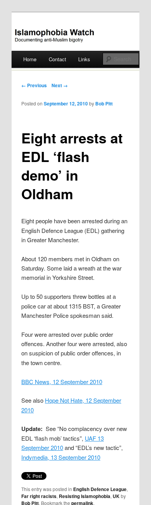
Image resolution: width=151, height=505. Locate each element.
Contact (57, 59)
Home (29, 59)
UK (116, 496)
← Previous (34, 85)
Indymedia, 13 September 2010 (60, 457)
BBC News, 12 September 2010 (61, 381)
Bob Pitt (104, 103)
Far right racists (39, 496)
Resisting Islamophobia (84, 496)
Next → (59, 85)
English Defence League (100, 489)
